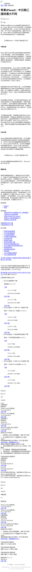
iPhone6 (6, 206)
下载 (5, 287)
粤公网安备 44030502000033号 (10, 272)
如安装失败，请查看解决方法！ (10, 442)
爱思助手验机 (8, 240)
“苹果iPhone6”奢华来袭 (11, 214)
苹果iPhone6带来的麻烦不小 (12, 218)
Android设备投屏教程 (10, 253)
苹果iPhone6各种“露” (10, 220)
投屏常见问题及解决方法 (11, 244)
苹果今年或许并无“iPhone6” (12, 216)
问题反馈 (15, 258)
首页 (2, 5)
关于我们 (3, 258)
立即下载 (7, 296)
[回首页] (2, 3)
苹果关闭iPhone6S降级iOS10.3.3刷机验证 (16, 212)
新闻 (5, 5)
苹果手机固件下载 (9, 242)
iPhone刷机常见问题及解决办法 (13, 245)
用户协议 (8, 259)
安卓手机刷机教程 (9, 233)
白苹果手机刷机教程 (10, 236)
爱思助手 (7, 251)
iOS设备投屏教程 (9, 235)
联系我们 (9, 258)
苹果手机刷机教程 (9, 231)
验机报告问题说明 (9, 249)
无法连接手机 (8, 238)
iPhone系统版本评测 (10, 254)
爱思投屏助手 (8, 247)
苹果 (5, 207)
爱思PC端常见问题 (23, 258)
